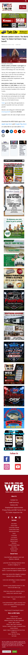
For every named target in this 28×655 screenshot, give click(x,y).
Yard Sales (14, 636)
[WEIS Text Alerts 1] (14, 374)
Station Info (14, 505)
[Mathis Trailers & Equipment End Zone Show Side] (14, 352)
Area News (14, 523)
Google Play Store (20, 124)
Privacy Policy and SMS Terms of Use (14, 510)
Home (14, 533)
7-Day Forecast (14, 616)
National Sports (14, 541)
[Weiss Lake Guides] (14, 418)
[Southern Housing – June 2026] (14, 326)
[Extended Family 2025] (14, 228)
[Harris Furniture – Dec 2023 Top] (14, 278)
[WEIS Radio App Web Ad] (14, 440)
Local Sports (14, 537)
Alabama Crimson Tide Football (14, 618)
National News (14, 539)
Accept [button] (14, 651)
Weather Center (14, 549)
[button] (26, 1)
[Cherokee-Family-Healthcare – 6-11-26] (14, 200)
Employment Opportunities (14, 507)
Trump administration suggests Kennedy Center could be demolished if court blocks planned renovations (14, 604)
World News (14, 551)
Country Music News (14, 529)
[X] (12, 517)
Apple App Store (6, 124)
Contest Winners (14, 628)
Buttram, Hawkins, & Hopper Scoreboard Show (14, 626)
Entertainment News (14, 531)
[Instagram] (19, 517)
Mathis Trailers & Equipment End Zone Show (14, 630)
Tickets (3, 103)
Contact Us (14, 500)
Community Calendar (14, 527)
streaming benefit (5, 111)
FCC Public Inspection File (14, 512)
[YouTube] (16, 517)
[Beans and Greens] (14, 173)
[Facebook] (8, 517)
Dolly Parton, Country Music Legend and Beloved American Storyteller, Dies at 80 (23, 150)
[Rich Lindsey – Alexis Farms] (14, 253)
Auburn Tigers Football (14, 622)
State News (14, 547)
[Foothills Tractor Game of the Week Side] (14, 300)
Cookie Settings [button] (6, 651)
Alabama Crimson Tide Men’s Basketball (14, 620)
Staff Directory (14, 502)
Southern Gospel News (14, 545)
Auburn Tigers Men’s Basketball (14, 624)
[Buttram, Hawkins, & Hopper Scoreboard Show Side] (14, 396)
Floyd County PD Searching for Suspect (14, 147)
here (22, 127)
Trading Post (14, 632)
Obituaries (14, 543)
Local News (14, 535)
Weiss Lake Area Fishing (14, 634)
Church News (14, 525)
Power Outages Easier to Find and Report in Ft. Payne (5, 148)
